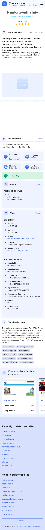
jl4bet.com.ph (8, 506)
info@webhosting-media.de (18, 251)
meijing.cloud (8, 443)
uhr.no (5, 462)
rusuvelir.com (8, 439)
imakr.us (5, 454)
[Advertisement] (22, 66)
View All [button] (40, 139)
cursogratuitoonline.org (12, 499)
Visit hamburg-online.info (22, 16)
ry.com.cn (6, 487)
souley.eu (6, 450)
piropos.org (7, 514)
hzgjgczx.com (8, 495)
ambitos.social (8, 431)
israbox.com (7, 484)
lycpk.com (6, 435)
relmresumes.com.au (11, 447)
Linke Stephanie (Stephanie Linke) (21, 238)
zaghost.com (10, 400)
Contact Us (22, 520)
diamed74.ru (7, 466)
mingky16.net (8, 503)
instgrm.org (7, 510)
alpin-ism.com (8, 458)
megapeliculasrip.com (12, 491)
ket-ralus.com (8, 480)
